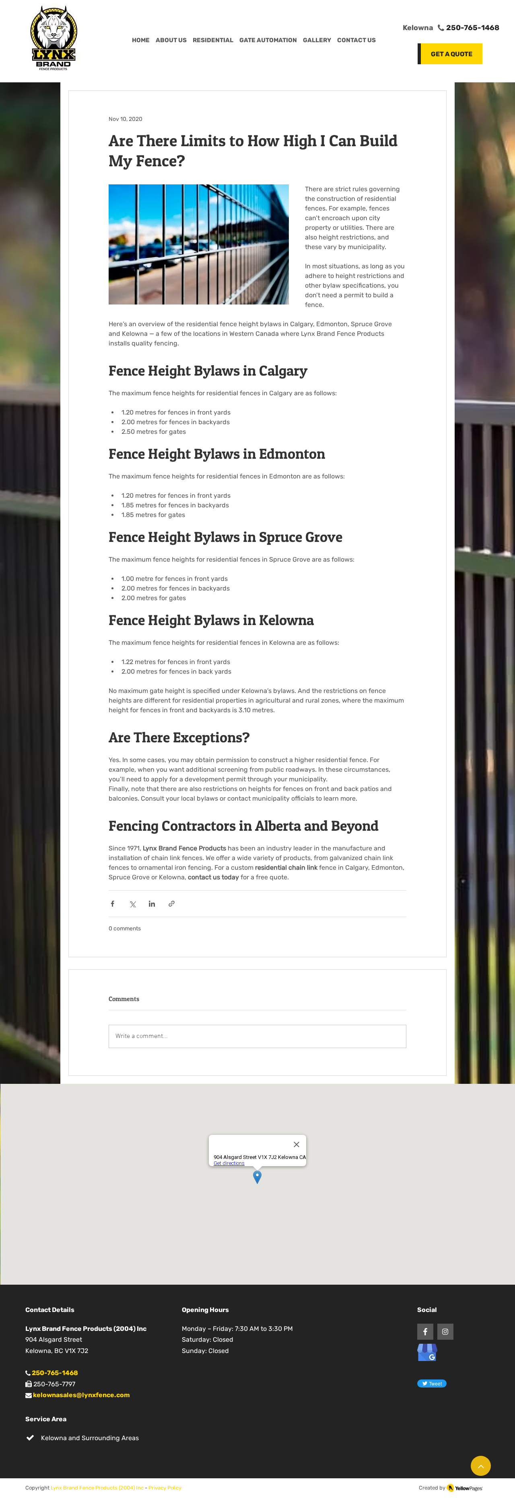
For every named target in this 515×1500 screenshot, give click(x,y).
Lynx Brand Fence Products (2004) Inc (97, 1488)
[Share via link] (171, 903)
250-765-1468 (472, 27)
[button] (356, 41)
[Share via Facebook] (112, 903)
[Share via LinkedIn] (152, 903)
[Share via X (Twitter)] (132, 903)
